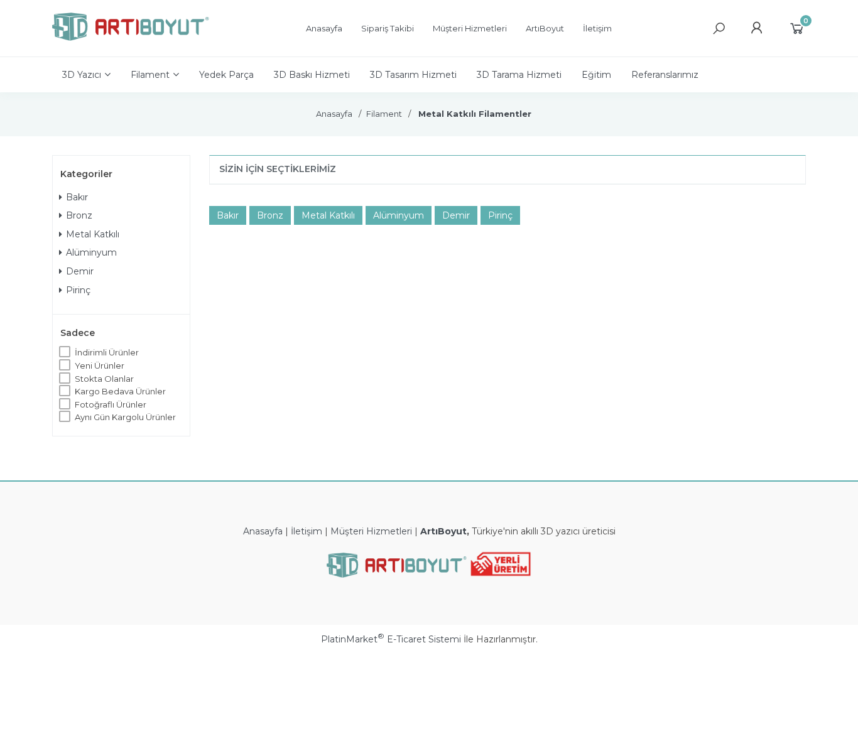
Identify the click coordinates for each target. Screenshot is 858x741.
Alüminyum (91, 252)
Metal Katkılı (92, 234)
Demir (80, 271)
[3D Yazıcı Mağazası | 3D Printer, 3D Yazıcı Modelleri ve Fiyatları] (130, 37)
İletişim (306, 531)
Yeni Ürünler (99, 365)
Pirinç (78, 290)
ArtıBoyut (443, 531)
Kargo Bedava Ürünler (120, 391)
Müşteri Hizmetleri (371, 531)
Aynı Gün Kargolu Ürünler (125, 417)
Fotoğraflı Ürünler (110, 404)
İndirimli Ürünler (107, 352)
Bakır (77, 197)
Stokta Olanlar (104, 379)
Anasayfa (263, 531)
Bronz (79, 215)
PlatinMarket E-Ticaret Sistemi (391, 639)
